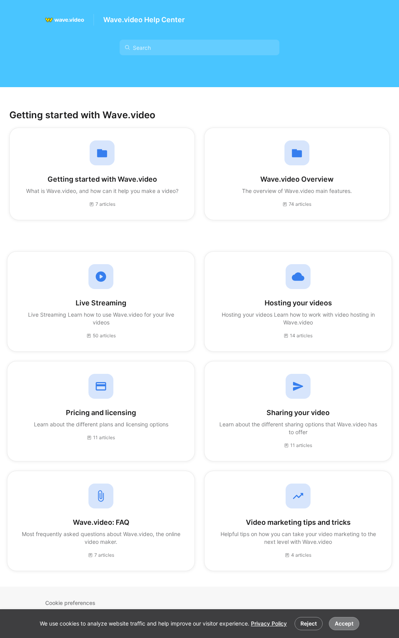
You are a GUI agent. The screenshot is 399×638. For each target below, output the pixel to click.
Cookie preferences (70, 602)
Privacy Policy (269, 623)
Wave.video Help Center (144, 20)
